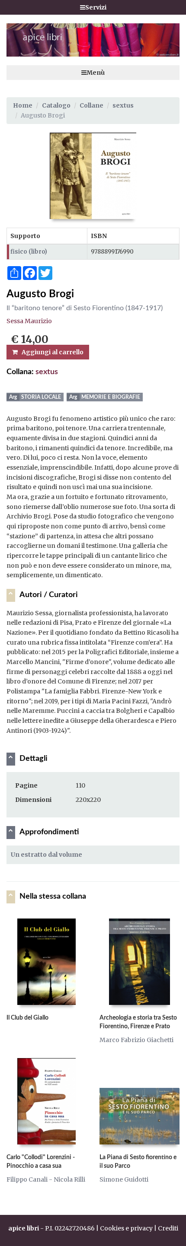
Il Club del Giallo (27, 1018)
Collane (91, 105)
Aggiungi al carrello (50, 352)
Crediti (168, 1228)
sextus (123, 105)
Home (22, 105)
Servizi (95, 7)
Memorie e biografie (110, 397)
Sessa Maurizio (29, 321)
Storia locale (41, 397)
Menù (96, 72)
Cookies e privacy (126, 1228)
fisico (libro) (28, 251)
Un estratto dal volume (46, 854)
